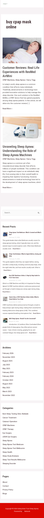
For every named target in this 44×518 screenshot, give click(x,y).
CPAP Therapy (8, 429)
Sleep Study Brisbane (11, 456)
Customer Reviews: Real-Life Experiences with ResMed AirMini (21, 72)
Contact (6, 486)
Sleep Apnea (20, 80)
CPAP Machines (9, 80)
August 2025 (7, 361)
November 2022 (9, 395)
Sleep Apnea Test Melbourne (14, 448)
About (5, 482)
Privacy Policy (8, 490)
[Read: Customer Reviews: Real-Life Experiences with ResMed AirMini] (22, 50)
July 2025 (6, 365)
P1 (23, 511)
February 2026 (8, 353)
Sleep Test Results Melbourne (14, 460)
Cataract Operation (10, 421)
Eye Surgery (7, 433)
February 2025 (8, 372)
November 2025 (9, 357)
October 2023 (8, 380)
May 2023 (6, 388)
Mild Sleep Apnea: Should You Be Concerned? (22, 318)
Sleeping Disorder (9, 463)
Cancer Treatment (9, 418)
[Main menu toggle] (38, 3)
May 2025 (6, 368)
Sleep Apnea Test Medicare (13, 444)
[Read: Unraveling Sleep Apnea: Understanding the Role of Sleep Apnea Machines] (22, 129)
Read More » (7, 108)
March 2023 (7, 391)
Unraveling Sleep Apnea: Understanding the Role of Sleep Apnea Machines (19, 151)
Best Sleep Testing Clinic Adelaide (15, 414)
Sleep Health (7, 452)
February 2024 (8, 376)
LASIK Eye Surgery (10, 437)
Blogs (5, 494)
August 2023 (7, 384)
